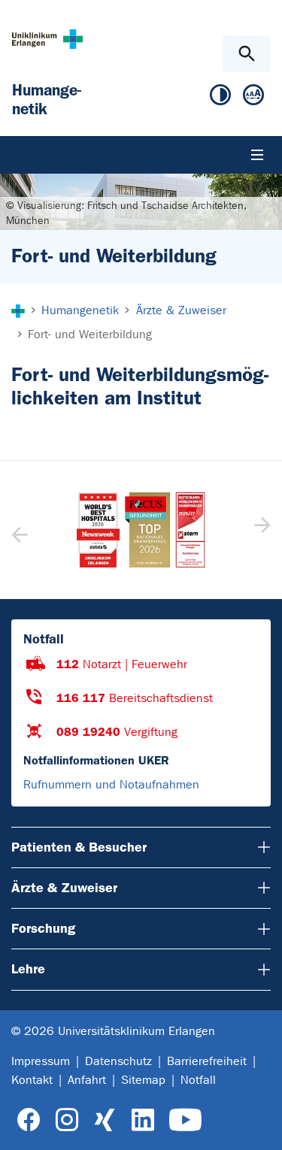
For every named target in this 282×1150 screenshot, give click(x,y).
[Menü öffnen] (257, 155)
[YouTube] (185, 1120)
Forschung (43, 928)
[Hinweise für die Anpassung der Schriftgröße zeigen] (253, 98)
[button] (260, 529)
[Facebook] (29, 1120)
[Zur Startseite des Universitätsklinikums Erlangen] (47, 39)
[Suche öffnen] (246, 53)
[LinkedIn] (142, 1120)
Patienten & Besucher (79, 847)
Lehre (28, 969)
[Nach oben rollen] (258, 1125)
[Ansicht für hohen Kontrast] (220, 98)
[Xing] (104, 1120)
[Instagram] (67, 1120)
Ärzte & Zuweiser (64, 887)
